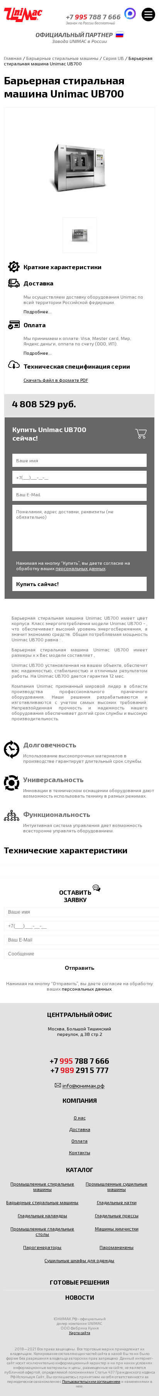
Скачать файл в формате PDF (56, 380)
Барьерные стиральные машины (62, 58)
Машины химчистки (117, 1228)
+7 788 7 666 (93, 16)
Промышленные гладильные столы (42, 1231)
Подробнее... (38, 311)
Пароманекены (117, 1247)
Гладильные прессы (117, 1215)
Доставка (79, 1129)
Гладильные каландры (42, 1215)
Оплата (79, 1140)
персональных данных (80, 568)
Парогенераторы (42, 1247)
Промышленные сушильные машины (116, 1186)
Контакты (79, 1152)
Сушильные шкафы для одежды (79, 1260)
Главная (13, 58)
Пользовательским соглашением (91, 1381)
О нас (80, 1117)
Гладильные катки (117, 1202)
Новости (79, 1297)
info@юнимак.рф (84, 1085)
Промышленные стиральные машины (42, 1186)
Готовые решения (79, 1282)
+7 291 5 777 (79, 1070)
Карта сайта (79, 1332)
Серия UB (113, 58)
